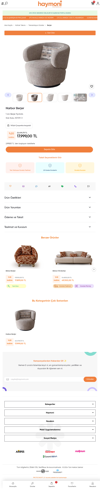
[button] (8, 95)
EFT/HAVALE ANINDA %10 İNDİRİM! (39, 18)
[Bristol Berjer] (26, 256)
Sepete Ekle (49, 149)
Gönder (90, 379)
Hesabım (50, 421)
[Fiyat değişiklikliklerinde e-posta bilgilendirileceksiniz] (63, 186)
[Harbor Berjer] (26, 319)
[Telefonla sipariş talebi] (76, 186)
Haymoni (50, 413)
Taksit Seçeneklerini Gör (50, 158)
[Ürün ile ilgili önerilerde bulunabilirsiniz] (89, 186)
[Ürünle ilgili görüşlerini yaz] (37, 186)
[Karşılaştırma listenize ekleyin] (50, 186)
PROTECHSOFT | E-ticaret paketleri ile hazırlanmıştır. (50, 477)
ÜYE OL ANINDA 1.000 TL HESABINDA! (67, 18)
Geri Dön (51, 33)
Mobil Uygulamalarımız (50, 430)
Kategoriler (50, 404)
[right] (94, 269)
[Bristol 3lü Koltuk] (73, 256)
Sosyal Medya (50, 438)
